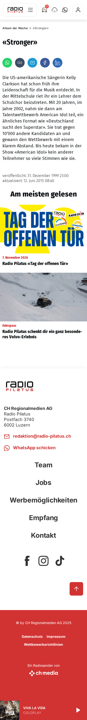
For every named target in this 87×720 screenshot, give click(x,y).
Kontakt (43, 535)
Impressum (56, 636)
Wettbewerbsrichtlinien (43, 644)
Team (44, 465)
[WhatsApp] (7, 63)
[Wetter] (55, 10)
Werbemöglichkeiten (43, 500)
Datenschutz (32, 636)
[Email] (32, 63)
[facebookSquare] (27, 561)
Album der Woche (15, 28)
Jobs (43, 482)
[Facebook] (45, 63)
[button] (65, 10)
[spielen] (78, 710)
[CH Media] (44, 672)
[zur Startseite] (15, 10)
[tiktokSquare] (60, 561)
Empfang (43, 518)
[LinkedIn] (57, 63)
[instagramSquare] (43, 561)
